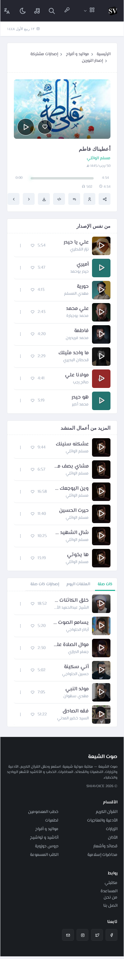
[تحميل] (44, 199)
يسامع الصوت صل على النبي (70, 623)
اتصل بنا (110, 905)
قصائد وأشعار (105, 846)
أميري (83, 265)
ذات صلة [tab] (105, 584)
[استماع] (25, 126)
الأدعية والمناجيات (102, 820)
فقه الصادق (75, 711)
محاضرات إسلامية (102, 855)
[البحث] (51, 10)
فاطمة (81, 331)
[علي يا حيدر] (29, 199)
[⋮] (20, 246)
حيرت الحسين (74, 511)
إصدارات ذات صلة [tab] (44, 584)
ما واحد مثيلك (73, 353)
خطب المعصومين (43, 812)
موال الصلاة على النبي (70, 645)
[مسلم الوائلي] (89, 199)
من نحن (110, 897)
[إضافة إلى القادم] (74, 199)
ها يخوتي (78, 555)
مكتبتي (111, 883)
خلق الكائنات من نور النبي (71, 601)
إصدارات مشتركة (44, 54)
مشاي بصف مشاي (70, 467)
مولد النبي (77, 689)
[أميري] (13, 199)
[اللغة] (7, 10)
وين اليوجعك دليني (71, 489)
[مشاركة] (104, 199)
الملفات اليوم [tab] (78, 584)
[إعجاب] (45, 127)
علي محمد (77, 309)
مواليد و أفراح (77, 54)
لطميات (51, 820)
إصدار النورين (92, 61)
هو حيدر (80, 398)
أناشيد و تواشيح (44, 837)
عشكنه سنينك (72, 444)
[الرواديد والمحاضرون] (67, 10)
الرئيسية (103, 54)
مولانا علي (77, 375)
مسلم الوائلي (98, 158)
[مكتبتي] (37, 10)
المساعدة (109, 891)
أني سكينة (76, 667)
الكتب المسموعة (44, 855)
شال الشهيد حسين (71, 533)
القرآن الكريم (106, 812)
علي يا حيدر (76, 243)
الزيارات (111, 829)
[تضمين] (59, 199)
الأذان (112, 837)
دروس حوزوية (46, 846)
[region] (62, 659)
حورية (83, 287)
